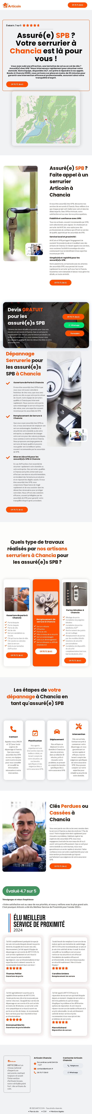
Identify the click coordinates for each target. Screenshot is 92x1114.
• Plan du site (33, 1111)
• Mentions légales (56, 1111)
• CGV (43, 1111)
